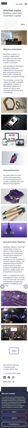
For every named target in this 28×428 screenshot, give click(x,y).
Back (14, 351)
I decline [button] (14, 418)
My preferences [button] (14, 424)
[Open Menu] (26, 4)
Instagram (13, 377)
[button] (2, 286)
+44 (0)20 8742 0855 (12, 373)
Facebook (9, 377)
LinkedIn (4, 377)
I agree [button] (14, 412)
